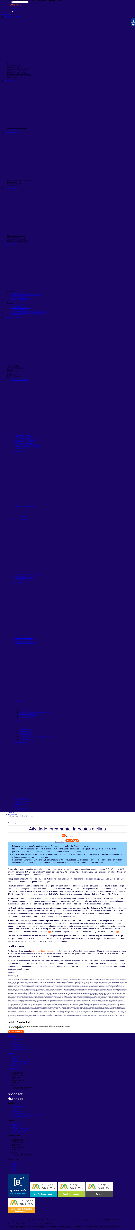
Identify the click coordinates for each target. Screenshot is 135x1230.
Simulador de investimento (20, 1062)
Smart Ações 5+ (12, 77)
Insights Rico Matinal (16, 1031)
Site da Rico (15, 1058)
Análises (14, 1041)
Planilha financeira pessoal (16, 236)
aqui (49, 932)
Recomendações (17, 1039)
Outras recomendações (11, 132)
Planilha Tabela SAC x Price (16, 237)
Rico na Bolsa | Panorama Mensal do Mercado (26, 295)
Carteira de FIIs (12, 185)
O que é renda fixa (13, 365)
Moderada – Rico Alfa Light (16, 70)
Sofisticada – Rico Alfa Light (16, 72)
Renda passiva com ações (19, 300)
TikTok (13, 1171)
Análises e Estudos (10, 244)
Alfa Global (14, 129)
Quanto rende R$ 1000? (19, 296)
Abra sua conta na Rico (15, 1092)
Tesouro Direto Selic (14, 367)
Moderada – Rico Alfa (14, 64)
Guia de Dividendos (17, 309)
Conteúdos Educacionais (12, 317)
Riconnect (11, 812)
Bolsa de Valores (12, 372)
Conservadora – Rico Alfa (15, 65)
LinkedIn (14, 1168)
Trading (9, 373)
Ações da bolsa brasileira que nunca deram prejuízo (28, 313)
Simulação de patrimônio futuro (17, 241)
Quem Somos (15, 1057)
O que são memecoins (18, 314)
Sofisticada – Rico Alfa (14, 67)
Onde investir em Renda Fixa (16, 183)
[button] (67, 1036)
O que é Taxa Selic (13, 376)
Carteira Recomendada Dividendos (21, 75)
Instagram (14, 1163)
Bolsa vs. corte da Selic (20, 308)
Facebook (14, 1164)
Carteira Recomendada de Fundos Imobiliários (26, 1048)
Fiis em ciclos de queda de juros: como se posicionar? (28, 311)
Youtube (14, 1169)
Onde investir (11, 182)
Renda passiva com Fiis (21, 298)
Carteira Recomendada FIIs (18, 74)
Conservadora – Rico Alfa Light (17, 69)
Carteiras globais (9, 80)
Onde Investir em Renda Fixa (20, 1049)
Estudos (10, 303)
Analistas (14, 1060)
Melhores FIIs (11, 375)
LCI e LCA (10, 370)
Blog (13, 1043)
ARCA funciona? (16, 306)
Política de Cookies (17, 1065)
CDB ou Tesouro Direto (14, 368)
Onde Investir (15, 293)
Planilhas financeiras (10, 188)
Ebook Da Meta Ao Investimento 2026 (19, 180)
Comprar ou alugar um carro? (16, 239)
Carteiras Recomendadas (12, 16)
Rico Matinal (12, 814)
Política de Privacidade (19, 1063)
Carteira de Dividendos (19, 1046)
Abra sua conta (16, 8)
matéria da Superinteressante (43, 951)
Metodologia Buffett (17, 304)
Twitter (13, 1166)
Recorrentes (11, 291)
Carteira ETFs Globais (17, 128)
